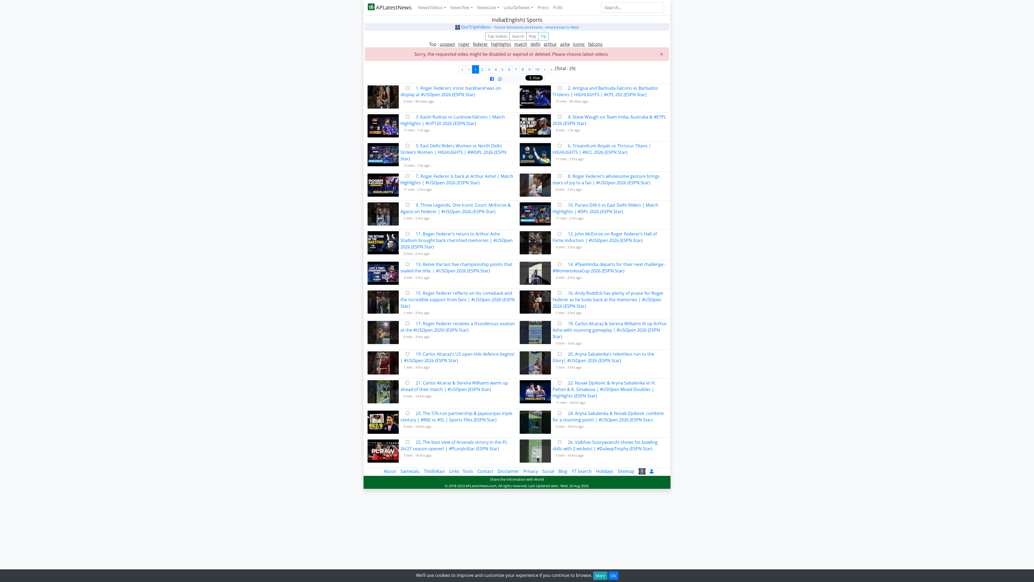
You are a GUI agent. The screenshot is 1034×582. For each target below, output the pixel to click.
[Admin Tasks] (652, 471)
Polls (558, 8)
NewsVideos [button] (430, 8)
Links (454, 471)
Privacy (530, 471)
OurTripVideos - (519, 27)
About (390, 471)
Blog (562, 471)
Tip (543, 36)
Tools (468, 471)
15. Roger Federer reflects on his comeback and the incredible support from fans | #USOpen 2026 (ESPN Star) (457, 299)
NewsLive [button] (486, 8)
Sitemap (626, 471)
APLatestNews (393, 7)
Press (543, 8)
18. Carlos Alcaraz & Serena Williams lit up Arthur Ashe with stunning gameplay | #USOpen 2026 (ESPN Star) (610, 330)
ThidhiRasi (434, 471)
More (600, 575)
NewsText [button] (460, 8)
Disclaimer (508, 471)
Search (518, 36)
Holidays (604, 471)
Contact (485, 471)
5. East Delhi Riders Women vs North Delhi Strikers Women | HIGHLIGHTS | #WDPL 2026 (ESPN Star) (453, 152)
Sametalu (410, 471)
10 (537, 69)
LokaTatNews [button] (517, 8)
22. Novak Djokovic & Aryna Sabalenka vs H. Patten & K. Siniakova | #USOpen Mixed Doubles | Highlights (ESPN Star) (604, 389)
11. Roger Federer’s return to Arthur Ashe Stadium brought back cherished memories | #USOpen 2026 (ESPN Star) (456, 240)
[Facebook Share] (492, 79)
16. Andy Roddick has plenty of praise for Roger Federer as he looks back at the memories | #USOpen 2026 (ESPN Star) (608, 299)
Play (532, 36)
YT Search (582, 471)
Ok (613, 575)
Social (548, 471)
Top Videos (497, 36)
